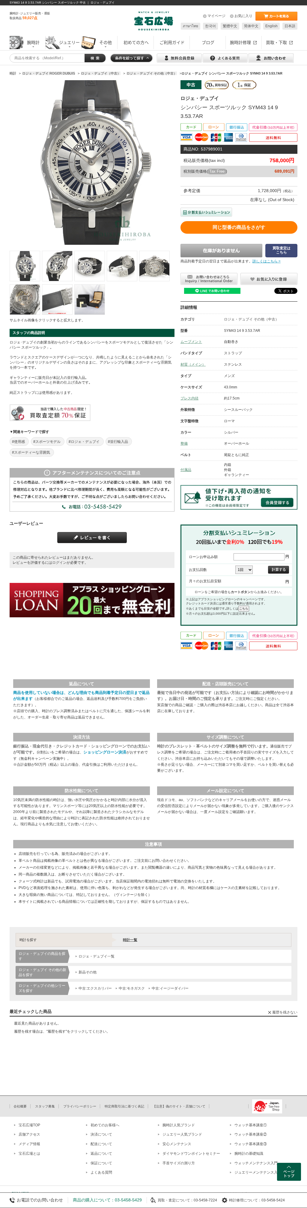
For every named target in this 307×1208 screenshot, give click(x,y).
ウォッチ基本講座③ (250, 1144)
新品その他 (88, 972)
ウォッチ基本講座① (250, 1125)
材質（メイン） (193, 364)
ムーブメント (191, 342)
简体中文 (251, 26)
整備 (184, 443)
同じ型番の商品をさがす (239, 227)
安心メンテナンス (176, 1144)
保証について (101, 1163)
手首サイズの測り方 (178, 1163)
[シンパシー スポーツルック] (25, 266)
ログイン (59, 562)
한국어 (210, 26)
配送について (101, 1144)
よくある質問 (101, 1172)
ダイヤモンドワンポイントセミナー (191, 1153)
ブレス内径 (189, 398)
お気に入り (243, 16)
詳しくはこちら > (266, 261)
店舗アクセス (29, 1134)
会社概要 (20, 1106)
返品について (101, 1153)
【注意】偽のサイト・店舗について (179, 1106)
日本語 (290, 26)
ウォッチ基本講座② (250, 1134)
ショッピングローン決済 (104, 752)
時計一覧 (130, 940)
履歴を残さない (284, 1012)
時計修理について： (245, 1200)
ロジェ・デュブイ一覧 (97, 956)
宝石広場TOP (29, 1125)
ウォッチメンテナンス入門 (256, 1163)
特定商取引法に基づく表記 (124, 1106)
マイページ (216, 16)
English (271, 26)
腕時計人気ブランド (178, 1125)
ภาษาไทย (190, 26)
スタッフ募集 (45, 1106)
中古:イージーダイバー (170, 988)
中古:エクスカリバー (95, 988)
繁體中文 (230, 26)
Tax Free (217, 171)
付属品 (185, 470)
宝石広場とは (29, 1153)
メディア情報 (29, 1144)
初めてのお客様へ (105, 1125)
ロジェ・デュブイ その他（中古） (251, 319)
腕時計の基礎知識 (248, 1153)
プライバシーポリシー (79, 1106)
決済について (101, 1134)
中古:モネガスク (132, 988)
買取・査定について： (176, 1200)
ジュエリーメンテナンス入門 (257, 1172)
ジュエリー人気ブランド (182, 1134)
